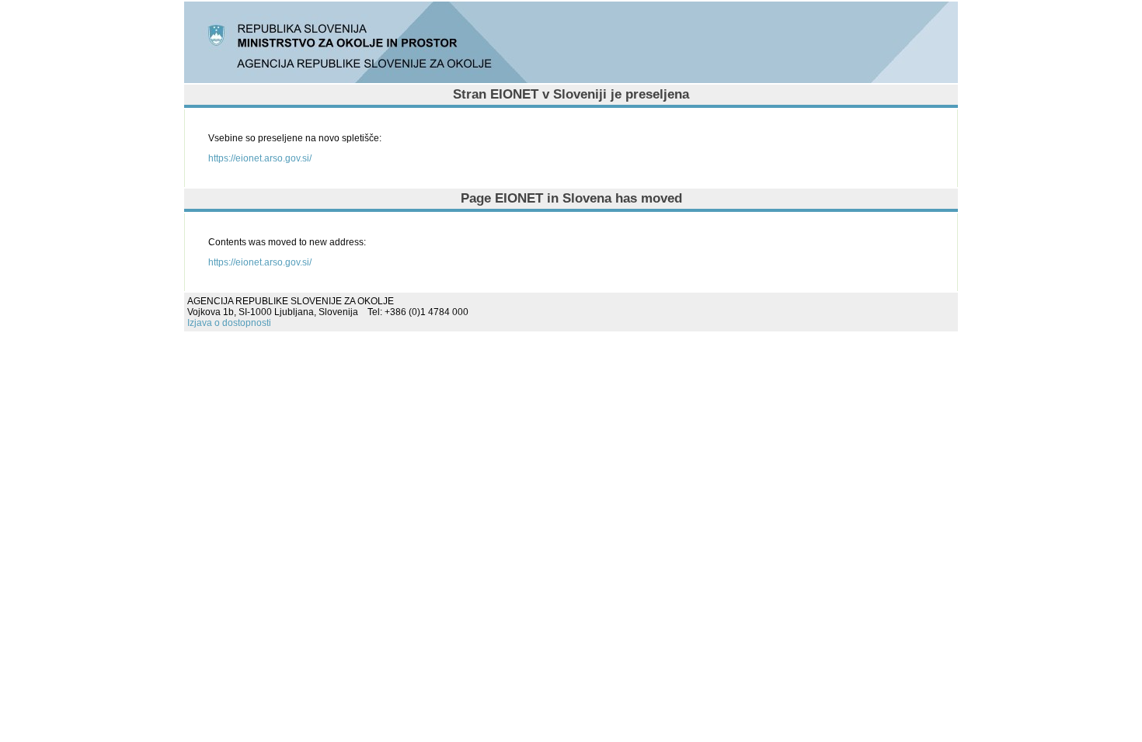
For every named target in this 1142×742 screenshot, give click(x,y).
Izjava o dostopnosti (229, 322)
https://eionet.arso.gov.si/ (260, 158)
